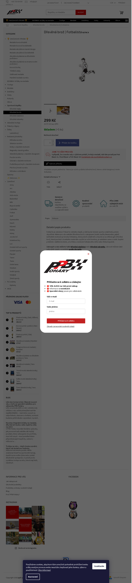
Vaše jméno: (52, 307)
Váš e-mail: (52, 297)
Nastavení (33, 576)
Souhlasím (99, 566)
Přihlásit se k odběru (66, 321)
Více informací (44, 570)
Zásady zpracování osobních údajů (60, 326)
